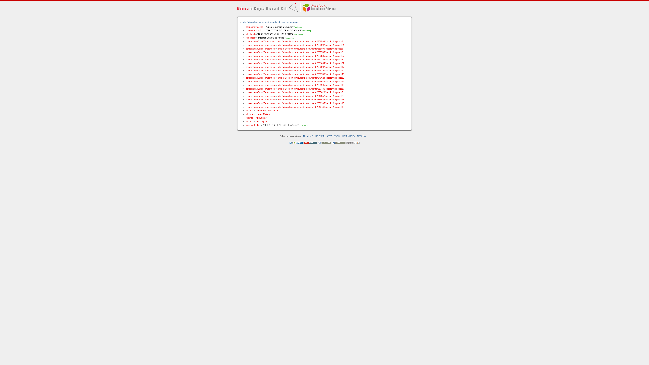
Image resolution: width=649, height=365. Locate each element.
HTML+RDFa (348, 136)
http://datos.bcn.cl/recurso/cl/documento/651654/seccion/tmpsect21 (311, 63)
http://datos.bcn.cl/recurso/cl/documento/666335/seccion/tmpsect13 (311, 103)
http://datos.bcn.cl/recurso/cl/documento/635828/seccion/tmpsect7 (310, 92)
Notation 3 (308, 136)
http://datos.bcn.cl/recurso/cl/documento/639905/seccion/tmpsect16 (311, 85)
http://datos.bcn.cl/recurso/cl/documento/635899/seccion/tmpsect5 (310, 48)
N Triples (361, 136)
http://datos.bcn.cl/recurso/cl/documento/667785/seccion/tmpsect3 (310, 52)
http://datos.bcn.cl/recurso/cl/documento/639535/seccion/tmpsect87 (311, 56)
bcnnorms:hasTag (254, 27)
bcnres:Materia (263, 114)
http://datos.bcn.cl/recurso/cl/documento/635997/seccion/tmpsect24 (311, 45)
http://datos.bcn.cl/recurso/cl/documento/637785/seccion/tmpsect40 (311, 74)
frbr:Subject (261, 118)
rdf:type (249, 110)
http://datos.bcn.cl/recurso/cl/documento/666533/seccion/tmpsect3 (310, 41)
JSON (337, 136)
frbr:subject (261, 121)
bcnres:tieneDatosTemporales (260, 41)
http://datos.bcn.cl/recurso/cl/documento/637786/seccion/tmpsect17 (311, 89)
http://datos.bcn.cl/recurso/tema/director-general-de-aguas (271, 22)
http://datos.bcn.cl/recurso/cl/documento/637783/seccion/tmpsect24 (311, 59)
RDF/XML (320, 136)
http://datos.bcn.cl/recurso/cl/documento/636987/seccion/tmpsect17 (311, 67)
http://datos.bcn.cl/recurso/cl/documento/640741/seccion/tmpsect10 (311, 107)
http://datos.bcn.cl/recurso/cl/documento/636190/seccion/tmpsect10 (311, 70)
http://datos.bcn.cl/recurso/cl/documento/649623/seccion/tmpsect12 (311, 78)
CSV (329, 136)
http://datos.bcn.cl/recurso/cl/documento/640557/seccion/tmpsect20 (311, 96)
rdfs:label (250, 34)
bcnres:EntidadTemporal (268, 110)
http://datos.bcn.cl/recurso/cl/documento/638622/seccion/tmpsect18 (311, 81)
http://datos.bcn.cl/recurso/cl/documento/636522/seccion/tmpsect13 (311, 99)
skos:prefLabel (253, 125)
